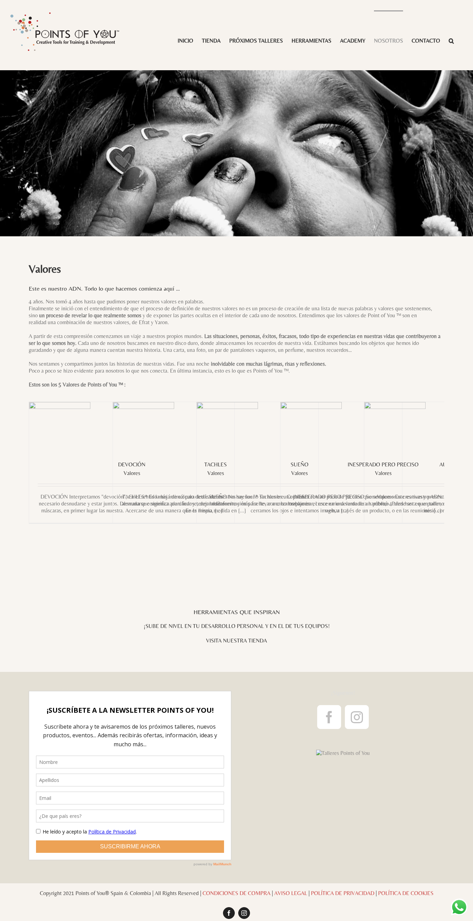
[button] (451, 40)
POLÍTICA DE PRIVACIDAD (342, 893)
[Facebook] (329, 717)
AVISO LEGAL (290, 893)
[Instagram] (357, 717)
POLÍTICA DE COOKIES (406, 893)
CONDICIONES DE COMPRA (236, 893)
